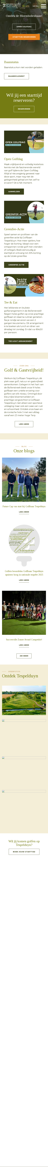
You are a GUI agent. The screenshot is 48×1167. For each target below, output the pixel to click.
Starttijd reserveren (24, 37)
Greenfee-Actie (16, 265)
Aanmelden (14, 191)
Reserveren (24, 109)
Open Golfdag (24, 27)
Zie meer (24, 656)
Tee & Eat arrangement (20, 341)
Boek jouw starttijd (24, 852)
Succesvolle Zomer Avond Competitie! (24, 639)
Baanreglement (16, 76)
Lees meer (24, 424)
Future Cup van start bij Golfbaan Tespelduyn (24, 506)
